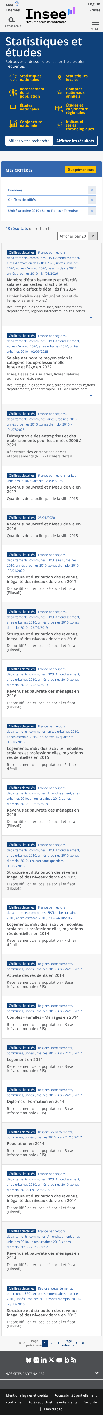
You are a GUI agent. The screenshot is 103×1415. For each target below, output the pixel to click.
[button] (91, 317)
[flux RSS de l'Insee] (74, 1362)
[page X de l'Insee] (51, 1362)
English (94, 4)
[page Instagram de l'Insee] (36, 1362)
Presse (94, 10)
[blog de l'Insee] (67, 1362)
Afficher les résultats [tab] (75, 140)
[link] (70, 1343)
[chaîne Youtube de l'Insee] (59, 1362)
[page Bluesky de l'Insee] (28, 1362)
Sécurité (90, 1402)
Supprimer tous (81, 170)
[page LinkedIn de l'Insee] (44, 1362)
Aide (9, 5)
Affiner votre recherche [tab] (28, 140)
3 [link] (58, 1343)
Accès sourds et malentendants (52, 1402)
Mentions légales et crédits (27, 1395)
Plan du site (53, 1409)
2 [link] (51, 1343)
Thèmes (13, 10)
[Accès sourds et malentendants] (17, 4)
